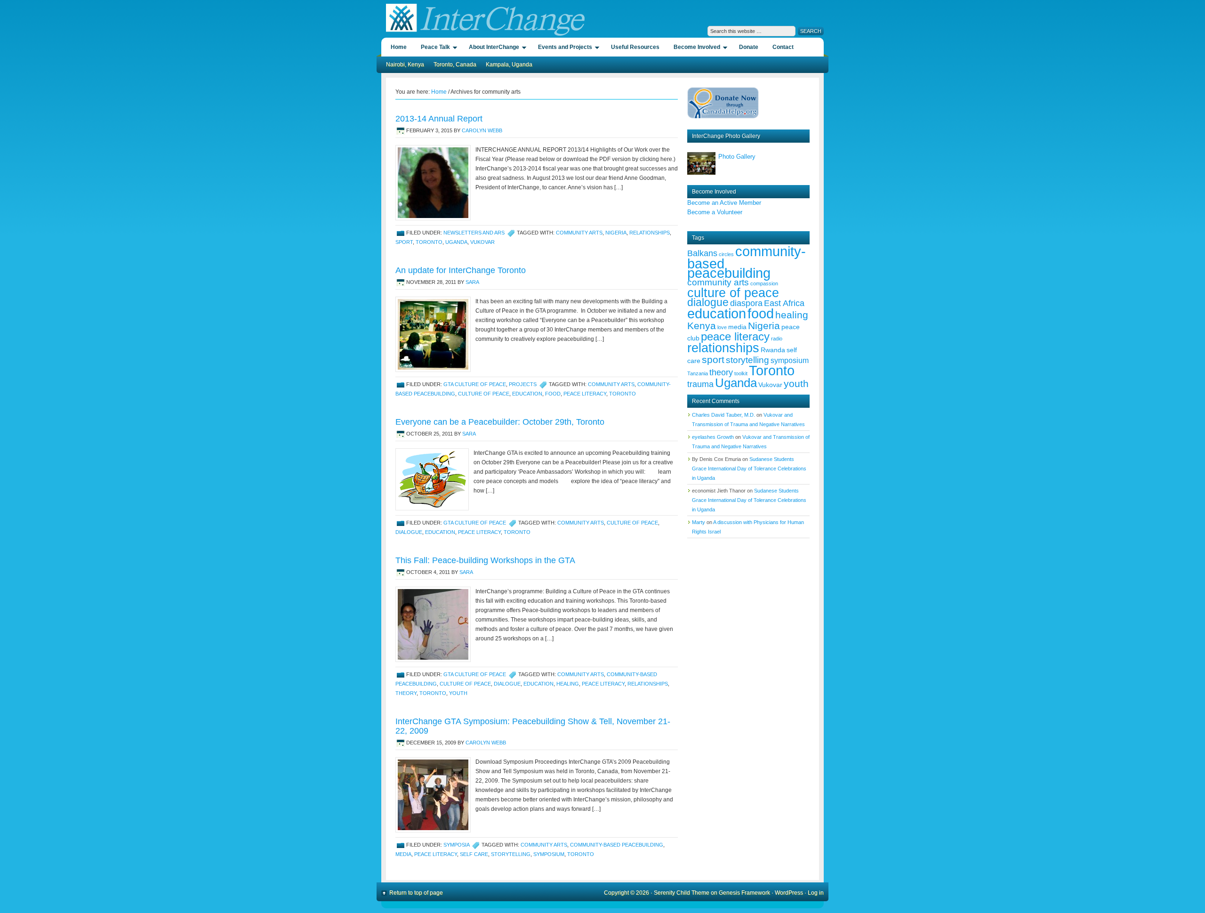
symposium (548, 854)
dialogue (408, 532)
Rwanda (773, 350)
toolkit (740, 373)
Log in (816, 892)
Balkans (702, 253)
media (403, 854)
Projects (523, 384)
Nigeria (616, 232)
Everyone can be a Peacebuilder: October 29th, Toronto (499, 422)
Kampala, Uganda (509, 64)
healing (567, 684)
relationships (649, 232)
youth (458, 693)
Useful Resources (635, 47)
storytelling (510, 854)
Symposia (456, 845)
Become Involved (694, 49)
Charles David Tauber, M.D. (723, 415)
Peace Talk (433, 49)
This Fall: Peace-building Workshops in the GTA (485, 560)
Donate (748, 47)
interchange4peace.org (483, 19)
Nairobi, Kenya (405, 64)
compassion (764, 283)
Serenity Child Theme (681, 892)
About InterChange (491, 49)
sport (404, 242)
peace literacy (584, 393)
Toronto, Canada (455, 64)
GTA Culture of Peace (474, 384)
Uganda (456, 242)
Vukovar (482, 242)
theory (406, 693)
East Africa (784, 303)
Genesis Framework (744, 892)
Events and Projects (562, 49)
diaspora (746, 303)
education (527, 393)
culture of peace (483, 393)
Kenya (701, 325)
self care (474, 854)
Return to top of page (416, 892)
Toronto (429, 242)
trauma (700, 384)
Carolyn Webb (482, 130)
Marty (698, 522)
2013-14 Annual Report (438, 118)
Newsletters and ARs (474, 232)
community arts (579, 232)
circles (726, 254)
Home (399, 47)
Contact (783, 47)
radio (776, 338)
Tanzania (697, 373)
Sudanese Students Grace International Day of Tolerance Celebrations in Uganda (749, 468)
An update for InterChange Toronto (460, 270)
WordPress (789, 892)
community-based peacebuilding (616, 845)
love (722, 327)
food (553, 393)
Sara (472, 282)
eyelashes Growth (713, 437)
